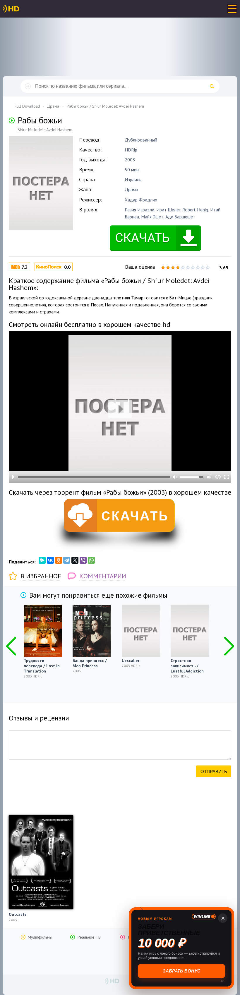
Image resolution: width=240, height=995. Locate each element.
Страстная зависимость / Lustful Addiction (187, 666)
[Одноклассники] (58, 560)
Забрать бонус (181, 971)
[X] (74, 560)
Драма (131, 189)
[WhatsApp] (91, 560)
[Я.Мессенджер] (42, 560)
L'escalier (130, 660)
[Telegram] (66, 560)
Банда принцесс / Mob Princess (90, 663)
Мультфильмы (40, 937)
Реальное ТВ (89, 937)
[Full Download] (21, 9)
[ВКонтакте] (50, 560)
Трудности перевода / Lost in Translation (42, 666)
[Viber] (83, 560)
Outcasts (18, 914)
